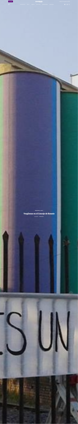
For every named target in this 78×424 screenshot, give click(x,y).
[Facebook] (64, 4)
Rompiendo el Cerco (39, 210)
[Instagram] (67, 4)
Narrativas (32, 4)
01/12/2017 (36, 216)
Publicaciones (38, 4)
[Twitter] (66, 4)
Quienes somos (51, 4)
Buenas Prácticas (22, 4)
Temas (28, 4)
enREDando (41, 216)
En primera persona (45, 4)
